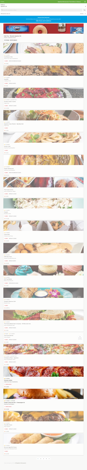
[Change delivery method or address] (85, 6)
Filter (85, 10)
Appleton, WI (11, 463)
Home (5, 463)
